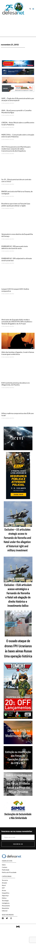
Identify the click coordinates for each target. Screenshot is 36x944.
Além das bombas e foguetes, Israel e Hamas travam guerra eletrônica (17, 353)
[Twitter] (7, 918)
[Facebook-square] (3, 918)
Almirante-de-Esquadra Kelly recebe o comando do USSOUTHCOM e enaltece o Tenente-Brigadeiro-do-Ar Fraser (16, 322)
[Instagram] (11, 918)
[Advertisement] (18, 25)
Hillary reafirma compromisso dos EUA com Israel (17, 414)
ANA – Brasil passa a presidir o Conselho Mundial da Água (16, 111)
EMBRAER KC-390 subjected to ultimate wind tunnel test (16, 259)
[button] (30, 9)
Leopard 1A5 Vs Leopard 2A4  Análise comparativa (15, 290)
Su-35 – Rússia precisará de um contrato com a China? (16, 180)
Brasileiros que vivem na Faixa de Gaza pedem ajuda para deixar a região (15, 205)
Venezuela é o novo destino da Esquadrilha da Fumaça (17, 235)
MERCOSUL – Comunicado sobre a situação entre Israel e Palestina (17, 136)
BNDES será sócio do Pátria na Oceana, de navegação (17, 192)
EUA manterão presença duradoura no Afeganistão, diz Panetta (15, 384)
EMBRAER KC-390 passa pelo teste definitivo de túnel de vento (14, 247)
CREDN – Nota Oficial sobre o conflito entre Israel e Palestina (17, 123)
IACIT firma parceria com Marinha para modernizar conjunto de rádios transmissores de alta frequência (15, 149)
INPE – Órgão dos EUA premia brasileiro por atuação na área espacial (17, 99)
